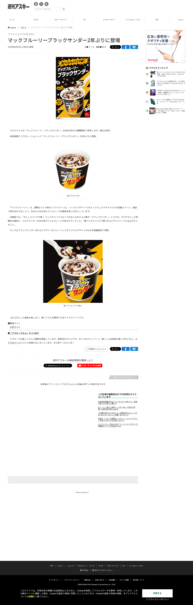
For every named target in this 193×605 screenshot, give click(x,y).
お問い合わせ (99, 580)
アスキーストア (109, 19)
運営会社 (87, 580)
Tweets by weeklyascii (82, 492)
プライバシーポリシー (72, 580)
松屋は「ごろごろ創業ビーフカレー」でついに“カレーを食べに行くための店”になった (118, 419)
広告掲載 (112, 580)
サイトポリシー (54, 580)
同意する (157, 593)
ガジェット (82, 566)
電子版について (138, 580)
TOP (157, 19)
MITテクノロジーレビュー (104, 570)
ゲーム (12, 19)
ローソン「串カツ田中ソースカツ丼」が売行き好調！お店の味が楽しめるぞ (116, 408)
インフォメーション (132, 19)
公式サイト (15, 326)
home (13, 27)
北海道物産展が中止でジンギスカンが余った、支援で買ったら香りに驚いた (117, 402)
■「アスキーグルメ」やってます (23, 333)
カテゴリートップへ (124, 377)
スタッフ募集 (124, 580)
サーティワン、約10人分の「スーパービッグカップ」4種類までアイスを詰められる (118, 425)
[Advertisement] (137, 7)
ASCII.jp (85, 570)
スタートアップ (60, 19)
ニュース (71, 566)
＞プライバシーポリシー (157, 599)
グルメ (36, 19)
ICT (84, 19)
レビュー (60, 566)
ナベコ (91, 47)
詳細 (31, 596)
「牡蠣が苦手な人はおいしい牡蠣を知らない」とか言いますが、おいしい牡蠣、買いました (117, 414)
